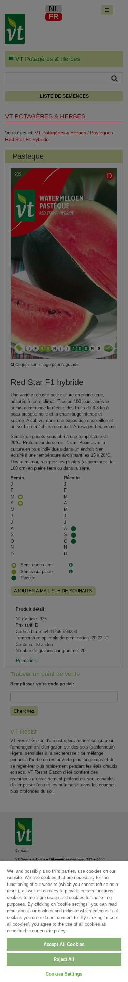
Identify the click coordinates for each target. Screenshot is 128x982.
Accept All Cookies (64, 944)
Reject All (64, 959)
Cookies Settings (64, 974)
